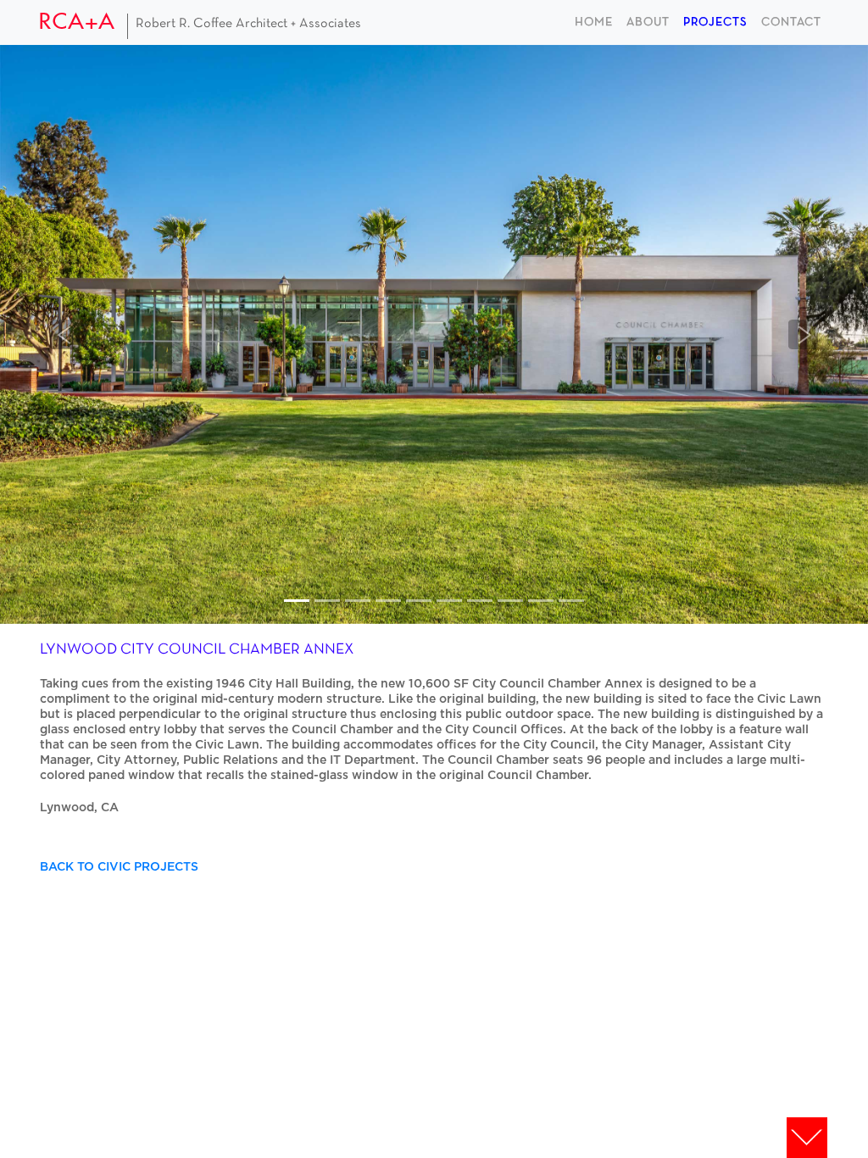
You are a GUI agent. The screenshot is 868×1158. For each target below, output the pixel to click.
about (648, 22)
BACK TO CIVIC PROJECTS (119, 867)
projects (715, 22)
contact (791, 22)
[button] (65, 334)
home (594, 22)
